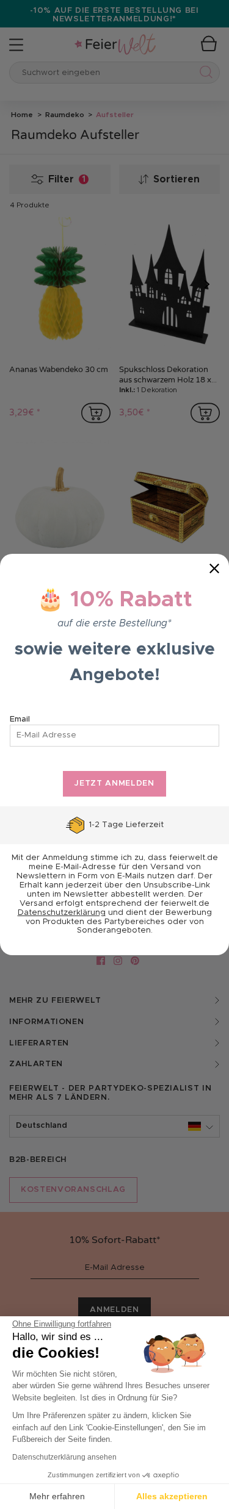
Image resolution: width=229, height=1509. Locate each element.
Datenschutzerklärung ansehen (64, 1457)
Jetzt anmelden (114, 783)
